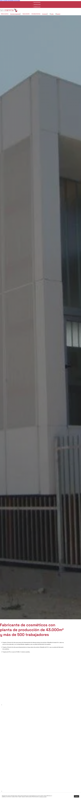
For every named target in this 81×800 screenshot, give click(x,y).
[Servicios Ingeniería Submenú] (20, 14)
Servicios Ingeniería (15, 14)
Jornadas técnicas (35, 13)
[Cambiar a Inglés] (52, 14)
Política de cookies (43, 796)
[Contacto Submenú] (47, 14)
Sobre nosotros (4, 13)
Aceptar (76, 796)
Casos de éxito (26, 13)
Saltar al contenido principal (5, 0)
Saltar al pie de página (15, 0)
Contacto (44, 14)
